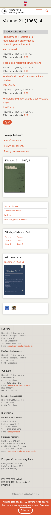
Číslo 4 (20, 237)
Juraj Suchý (8, 107)
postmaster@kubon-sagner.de (22, 451)
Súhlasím (25, 510)
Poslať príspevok (12, 140)
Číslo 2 (8, 240)
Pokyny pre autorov (14, 145)
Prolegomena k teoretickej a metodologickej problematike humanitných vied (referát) (18, 41)
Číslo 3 (8, 244)
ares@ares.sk (14, 431)
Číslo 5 (20, 240)
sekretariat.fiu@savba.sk (19, 385)
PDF (26, 57)
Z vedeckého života (12, 210)
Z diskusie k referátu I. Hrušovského (22, 63)
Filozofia (15, 10)
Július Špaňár (9, 85)
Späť (7, 122)
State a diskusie (11, 206)
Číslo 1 (8, 237)
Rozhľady (8, 215)
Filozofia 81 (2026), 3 (14, 262)
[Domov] (4, 11)
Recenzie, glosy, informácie (16, 219)
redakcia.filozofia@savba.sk (20, 346)
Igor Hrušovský (10, 49)
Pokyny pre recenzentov (16, 151)
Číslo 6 (20, 244)
